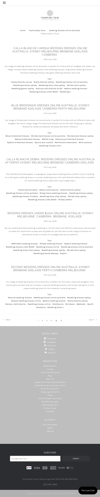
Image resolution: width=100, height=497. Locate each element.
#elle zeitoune (85, 142)
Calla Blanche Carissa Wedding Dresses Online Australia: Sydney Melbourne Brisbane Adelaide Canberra (50, 51)
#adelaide (80, 304)
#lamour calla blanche (15, 304)
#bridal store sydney (76, 85)
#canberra (41, 307)
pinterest (51, 345)
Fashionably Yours (37, 30)
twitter (51, 349)
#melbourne (58, 304)
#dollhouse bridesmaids (66, 142)
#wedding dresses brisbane (25, 196)
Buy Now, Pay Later (50, 401)
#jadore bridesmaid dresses (20, 142)
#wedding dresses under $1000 (43, 92)
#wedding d (65, 92)
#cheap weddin (65, 199)
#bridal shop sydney (77, 196)
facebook (51, 338)
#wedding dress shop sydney (52, 85)
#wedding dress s (55, 307)
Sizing (50, 369)
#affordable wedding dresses (24, 243)
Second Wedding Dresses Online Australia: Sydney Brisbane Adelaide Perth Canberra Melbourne (50, 268)
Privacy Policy (50, 408)
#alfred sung (48, 139)
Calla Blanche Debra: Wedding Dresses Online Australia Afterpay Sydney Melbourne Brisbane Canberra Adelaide (50, 161)
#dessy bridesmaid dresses (27, 139)
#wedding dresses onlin (50, 145)
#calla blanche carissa (21, 82)
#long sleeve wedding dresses (53, 193)
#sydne (63, 253)
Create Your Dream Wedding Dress (50, 382)
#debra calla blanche (48, 190)
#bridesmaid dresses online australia (48, 136)
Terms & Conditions (50, 388)
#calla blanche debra (28, 190)
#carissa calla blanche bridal (49, 88)
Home (22, 30)
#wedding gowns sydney (23, 88)
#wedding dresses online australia (72, 82)
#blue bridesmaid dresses (17, 136)
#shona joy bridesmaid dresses (69, 139)
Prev (8, 320)
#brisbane (70, 304)
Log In (50, 428)
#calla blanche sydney (44, 82)
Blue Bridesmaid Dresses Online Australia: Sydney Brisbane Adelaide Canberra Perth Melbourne (50, 107)
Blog (50, 375)
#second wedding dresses (20, 297)
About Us (50, 379)
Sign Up (50, 431)
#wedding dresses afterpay (45, 253)
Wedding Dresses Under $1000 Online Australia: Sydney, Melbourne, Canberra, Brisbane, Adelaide (50, 215)
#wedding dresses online (47, 247)
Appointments (50, 366)
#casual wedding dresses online (26, 301)
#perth (90, 304)
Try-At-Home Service (50, 372)
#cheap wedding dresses (51, 243)
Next (92, 320)
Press (50, 395)
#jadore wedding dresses (75, 88)
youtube (51, 352)
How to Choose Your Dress (50, 398)
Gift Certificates (50, 424)
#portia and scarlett (44, 142)
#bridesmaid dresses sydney (80, 136)
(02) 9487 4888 (50, 484)
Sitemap (50, 411)
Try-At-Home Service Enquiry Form (50, 385)
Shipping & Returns (50, 392)
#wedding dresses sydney (25, 85)
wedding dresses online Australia (64, 30)
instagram (51, 342)
